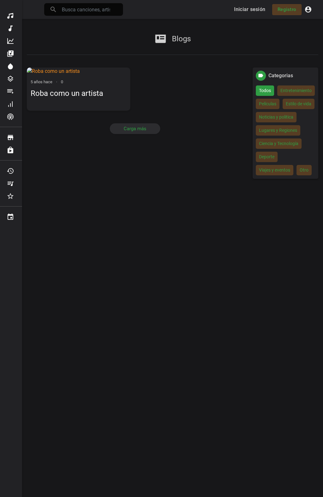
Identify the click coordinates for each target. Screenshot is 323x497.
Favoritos (11, 196)
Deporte (266, 156)
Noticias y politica (276, 117)
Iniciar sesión (250, 9)
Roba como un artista (67, 93)
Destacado (11, 66)
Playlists (11, 91)
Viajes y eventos (274, 169)
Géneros (11, 79)
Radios (11, 116)
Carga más (135, 129)
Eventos (11, 217)
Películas (267, 103)
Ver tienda (11, 137)
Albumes (11, 53)
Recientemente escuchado (11, 171)
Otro (304, 169)
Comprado (11, 150)
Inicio (11, 15)
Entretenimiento (296, 90)
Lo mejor (11, 41)
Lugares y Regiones (278, 130)
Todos (265, 90)
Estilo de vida (298, 103)
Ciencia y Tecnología (278, 143)
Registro (287, 9)
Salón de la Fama (11, 104)
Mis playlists (11, 183)
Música (11, 28)
